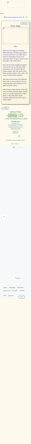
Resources (6, 416)
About (5, 413)
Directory (15, 416)
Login (21, 422)
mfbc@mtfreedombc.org (15, 127)
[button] (26, 17)
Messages (12, 413)
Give (15, 132)
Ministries (20, 413)
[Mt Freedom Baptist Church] (13, 17)
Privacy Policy (14, 269)
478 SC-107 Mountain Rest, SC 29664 (16, 118)
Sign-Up (10, 421)
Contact (24, 23)
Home (2, 13)
